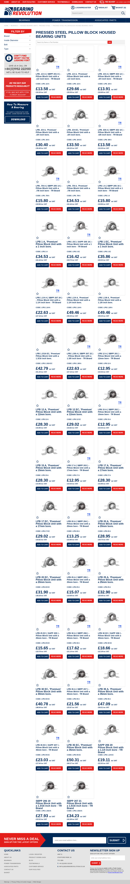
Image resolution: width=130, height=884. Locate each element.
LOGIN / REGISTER (35, 854)
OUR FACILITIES (28, 2)
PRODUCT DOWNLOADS (37, 857)
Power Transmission (65, 20)
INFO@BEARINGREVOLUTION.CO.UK (72, 866)
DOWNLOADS (77, 2)
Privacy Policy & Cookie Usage (21, 882)
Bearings (24, 20)
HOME (6, 2)
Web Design (37, 882)
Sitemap (6, 882)
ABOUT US (15, 2)
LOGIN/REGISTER (83, 8)
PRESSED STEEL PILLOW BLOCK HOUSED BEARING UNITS (73, 25)
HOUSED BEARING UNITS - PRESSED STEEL (35, 25)
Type (6, 49)
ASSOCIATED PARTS (11, 866)
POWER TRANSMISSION (12, 863)
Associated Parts (105, 20)
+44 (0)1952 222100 (65, 863)
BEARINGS (14, 25)
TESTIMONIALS (63, 2)
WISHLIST (103, 8)
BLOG (31, 860)
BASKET (7, 872)
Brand (6, 36)
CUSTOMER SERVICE (46, 2)
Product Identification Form (115, 872)
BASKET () (121, 8)
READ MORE (56, 97)
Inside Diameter (11, 40)
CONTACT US (90, 2)
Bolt (6, 44)
